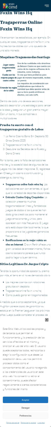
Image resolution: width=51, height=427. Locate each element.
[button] (46, 319)
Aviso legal (41, 423)
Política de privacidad (28, 423)
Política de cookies (12, 423)
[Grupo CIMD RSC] (10, 5)
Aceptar (25, 399)
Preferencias (25, 415)
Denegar (26, 407)
